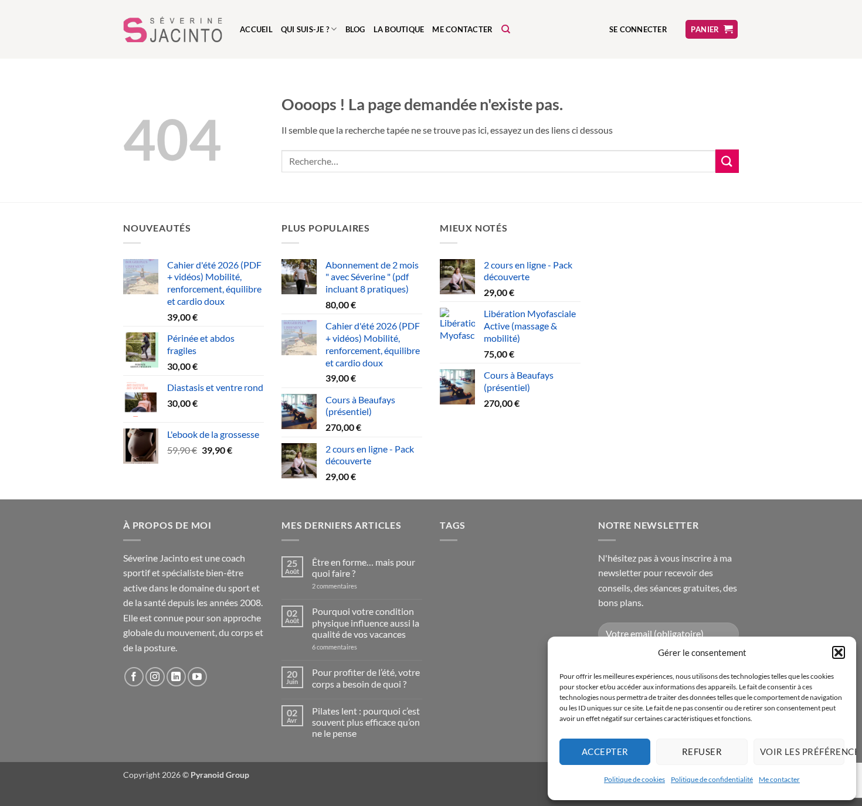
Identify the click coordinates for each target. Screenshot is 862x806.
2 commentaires (345, 586)
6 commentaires (347, 647)
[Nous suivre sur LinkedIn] (176, 676)
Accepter (605, 751)
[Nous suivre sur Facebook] (134, 676)
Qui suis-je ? (305, 29)
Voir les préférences (802, 751)
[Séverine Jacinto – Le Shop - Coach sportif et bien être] (172, 29)
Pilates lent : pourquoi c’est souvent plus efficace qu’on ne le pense (366, 722)
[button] (838, 652)
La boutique (399, 29)
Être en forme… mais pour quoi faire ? (363, 567)
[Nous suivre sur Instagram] (155, 676)
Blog (355, 29)
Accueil (256, 29)
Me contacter (779, 779)
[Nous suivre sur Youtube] (197, 676)
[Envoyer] (727, 160)
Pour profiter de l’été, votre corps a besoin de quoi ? (366, 677)
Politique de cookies (634, 779)
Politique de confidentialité (712, 779)
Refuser (702, 751)
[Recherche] (505, 29)
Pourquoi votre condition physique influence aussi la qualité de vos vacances (365, 622)
